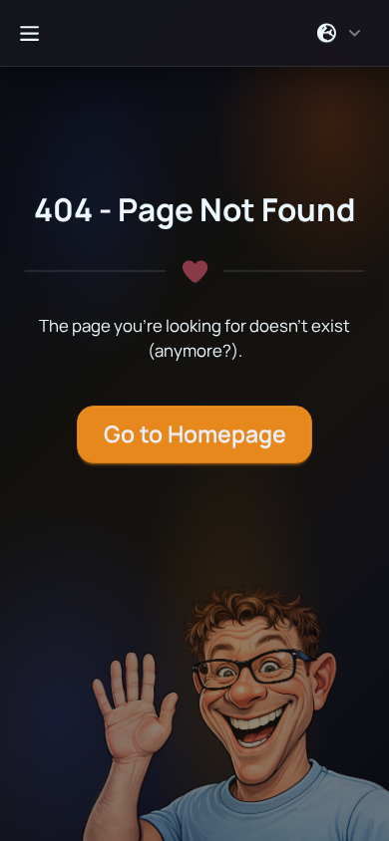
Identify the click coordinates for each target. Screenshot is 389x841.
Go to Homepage (195, 433)
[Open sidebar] (29, 33)
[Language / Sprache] (339, 33)
